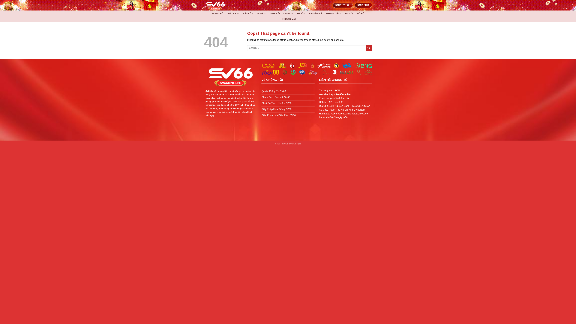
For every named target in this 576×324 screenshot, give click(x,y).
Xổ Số (300, 13)
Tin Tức (349, 13)
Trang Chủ (216, 13)
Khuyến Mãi (315, 13)
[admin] (222, 5)
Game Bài (274, 13)
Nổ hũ (360, 13)
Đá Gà (260, 13)
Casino (287, 13)
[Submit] (369, 48)
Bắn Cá (247, 13)
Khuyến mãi (289, 19)
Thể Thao (232, 13)
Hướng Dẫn (333, 13)
